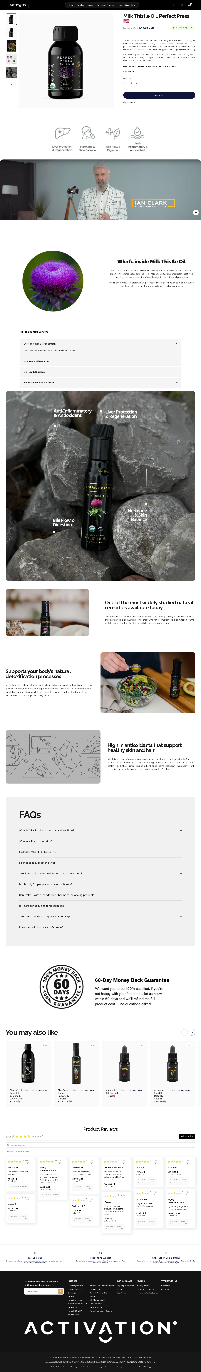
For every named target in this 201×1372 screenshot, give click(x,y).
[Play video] (100, 190)
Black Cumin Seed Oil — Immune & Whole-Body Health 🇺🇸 (16, 1096)
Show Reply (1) (14, 1187)
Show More (50, 1182)
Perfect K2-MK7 (74, 1311)
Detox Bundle (96, 1307)
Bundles (80, 5)
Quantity (127, 78)
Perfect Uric (95, 1289)
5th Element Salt (97, 1300)
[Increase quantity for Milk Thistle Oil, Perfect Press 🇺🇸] (137, 83)
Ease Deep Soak (74, 1289)
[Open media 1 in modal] (66, 60)
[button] (45, 1136)
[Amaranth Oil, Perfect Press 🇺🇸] (124, 1063)
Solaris (93, 1296)
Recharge (71, 1293)
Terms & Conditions (145, 1289)
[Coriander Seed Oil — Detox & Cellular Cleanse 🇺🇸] (172, 1063)
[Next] (107, 66)
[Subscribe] (60, 1291)
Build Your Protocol (105, 5)
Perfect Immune (74, 1300)
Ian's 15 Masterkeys (126, 5)
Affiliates (165, 1289)
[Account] (182, 5)
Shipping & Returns (125, 1286)
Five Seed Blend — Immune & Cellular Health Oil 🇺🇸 (65, 1096)
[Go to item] (11, 19)
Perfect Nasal (73, 1314)
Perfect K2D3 (73, 1307)
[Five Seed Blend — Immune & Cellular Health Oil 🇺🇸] (76, 1063)
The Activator (96, 1304)
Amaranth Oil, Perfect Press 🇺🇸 (112, 1093)
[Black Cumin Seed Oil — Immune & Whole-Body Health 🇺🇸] (28, 1063)
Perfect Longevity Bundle (101, 1311)
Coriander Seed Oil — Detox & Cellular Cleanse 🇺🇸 (160, 1096)
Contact (120, 1289)
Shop (71, 5)
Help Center (122, 1293)
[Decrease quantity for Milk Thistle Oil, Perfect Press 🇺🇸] (126, 83)
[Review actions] (32, 1160)
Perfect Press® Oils (98, 1293)
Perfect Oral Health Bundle (102, 1286)
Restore (70, 1296)
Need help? (131, 103)
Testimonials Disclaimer (147, 1293)
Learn (90, 5)
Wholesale (165, 1286)
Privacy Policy (143, 1286)
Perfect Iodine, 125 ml (77, 1304)
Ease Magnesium (75, 1286)
